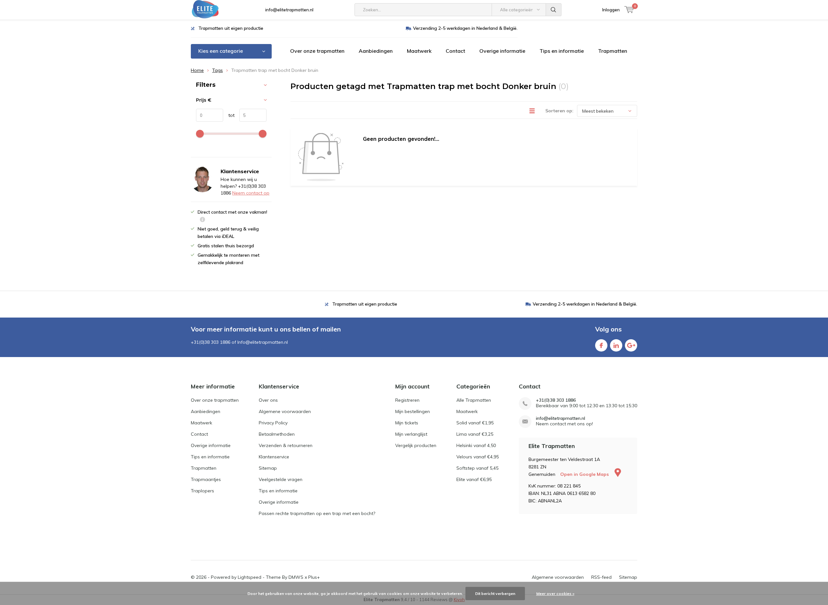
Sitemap (268, 468)
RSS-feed (601, 577)
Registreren (407, 400)
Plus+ (314, 577)
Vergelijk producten (415, 445)
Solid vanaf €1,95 (475, 423)
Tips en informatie (561, 51)
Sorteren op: (559, 111)
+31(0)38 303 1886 (556, 400)
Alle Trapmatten (473, 400)
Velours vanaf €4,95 (477, 457)
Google (631, 345)
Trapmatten (612, 51)
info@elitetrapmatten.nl (289, 9)
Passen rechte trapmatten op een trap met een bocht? (317, 513)
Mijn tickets (406, 423)
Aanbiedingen (376, 51)
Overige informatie (502, 51)
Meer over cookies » (555, 593)
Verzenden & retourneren (285, 445)
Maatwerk (419, 51)
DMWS (296, 577)
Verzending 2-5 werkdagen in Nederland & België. (465, 28)
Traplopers (202, 491)
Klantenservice (274, 457)
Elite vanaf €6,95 (474, 479)
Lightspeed (249, 577)
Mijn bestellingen (412, 411)
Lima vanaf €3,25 (474, 434)
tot (228, 115)
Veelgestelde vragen (280, 479)
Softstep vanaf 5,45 (477, 468)
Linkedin (616, 345)
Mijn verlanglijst (411, 434)
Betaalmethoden (277, 434)
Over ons (268, 400)
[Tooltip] (202, 220)
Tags (217, 70)
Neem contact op (250, 193)
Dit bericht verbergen (495, 593)
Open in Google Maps (585, 474)
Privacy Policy (273, 423)
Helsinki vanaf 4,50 (476, 445)
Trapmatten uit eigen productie (230, 28)
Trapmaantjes (206, 479)
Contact (455, 51)
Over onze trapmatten (317, 51)
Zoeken (553, 9)
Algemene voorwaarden (285, 411)
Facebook (601, 345)
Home (197, 70)
